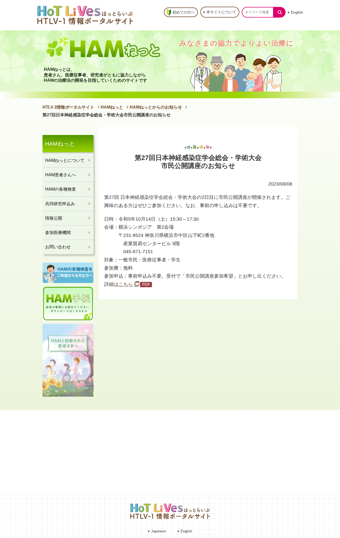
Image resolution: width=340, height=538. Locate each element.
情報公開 (53, 218)
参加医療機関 (58, 232)
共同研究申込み (60, 203)
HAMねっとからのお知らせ (156, 107)
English (297, 12)
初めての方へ (183, 12)
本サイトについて (221, 12)
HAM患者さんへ (60, 174)
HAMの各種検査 (60, 189)
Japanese (158, 531)
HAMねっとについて (64, 160)
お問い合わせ (58, 246)
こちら (125, 284)
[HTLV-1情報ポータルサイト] (86, 15)
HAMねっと (112, 107)
